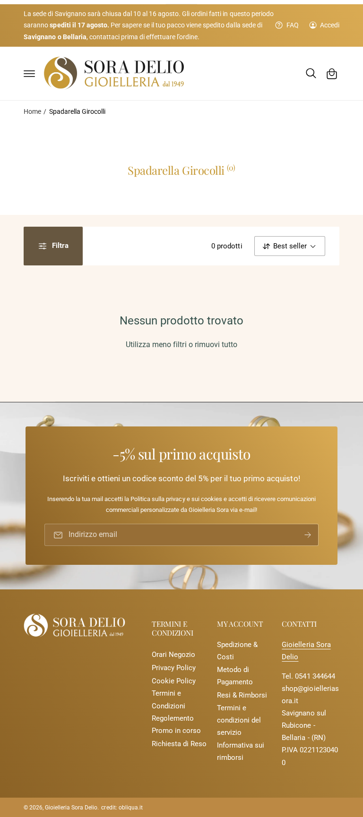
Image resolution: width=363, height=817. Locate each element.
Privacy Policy (174, 668)
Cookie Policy (174, 681)
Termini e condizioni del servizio (239, 720)
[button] (29, 73)
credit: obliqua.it (121, 807)
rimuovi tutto (216, 344)
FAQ (292, 25)
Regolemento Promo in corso (176, 725)
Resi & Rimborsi (242, 695)
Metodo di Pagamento (235, 676)
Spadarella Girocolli (77, 111)
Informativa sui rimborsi (240, 751)
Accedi (329, 25)
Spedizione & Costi (237, 651)
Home (32, 111)
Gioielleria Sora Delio (71, 807)
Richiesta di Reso (179, 744)
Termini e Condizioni (168, 699)
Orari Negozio (173, 655)
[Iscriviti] (307, 535)
